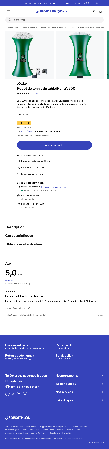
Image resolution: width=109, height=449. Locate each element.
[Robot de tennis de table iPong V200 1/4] (29, 55)
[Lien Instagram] (25, 394)
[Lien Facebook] (7, 394)
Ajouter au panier (54, 145)
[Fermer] (101, 3)
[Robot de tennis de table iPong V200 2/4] (80, 55)
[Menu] (8, 11)
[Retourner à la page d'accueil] (51, 11)
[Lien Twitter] (13, 394)
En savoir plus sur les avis (16, 284)
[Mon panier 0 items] (100, 11)
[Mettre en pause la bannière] (97, 3)
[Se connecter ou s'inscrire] (94, 11)
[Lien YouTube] (19, 394)
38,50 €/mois (26, 131)
